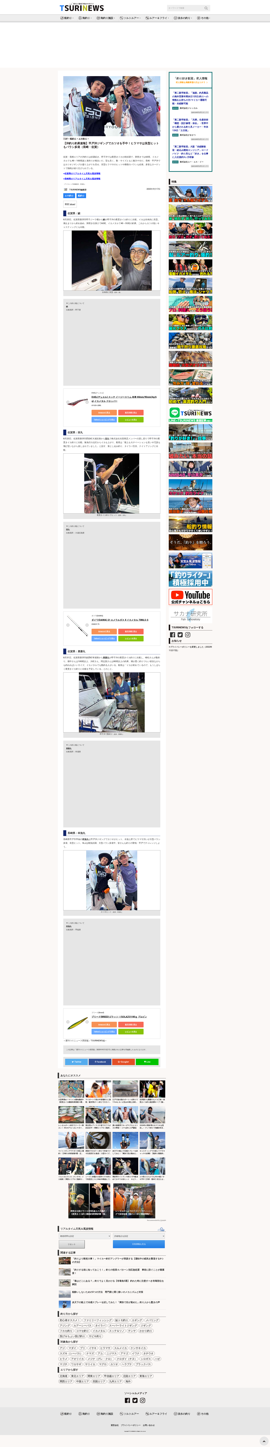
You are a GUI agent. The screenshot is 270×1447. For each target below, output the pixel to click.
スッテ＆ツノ (116, 1330)
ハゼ (157, 1358)
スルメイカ (120, 1348)
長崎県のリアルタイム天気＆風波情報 (82, 178)
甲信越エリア (111, 1376)
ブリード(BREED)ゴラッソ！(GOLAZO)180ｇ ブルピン (119, 1016)
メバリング (152, 1320)
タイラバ (100, 1325)
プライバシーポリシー (131, 1425)
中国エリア (82, 1381)
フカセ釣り (66, 1330)
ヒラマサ (105, 1348)
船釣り (81, 195)
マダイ (72, 1348)
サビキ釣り (95, 1336)
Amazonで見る (104, 413)
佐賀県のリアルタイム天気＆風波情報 (82, 173)
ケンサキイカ (138, 1348)
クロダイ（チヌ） (127, 1358)
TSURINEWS (133, 1431)
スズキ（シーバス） (71, 1353)
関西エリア (66, 1381)
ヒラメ (63, 1358)
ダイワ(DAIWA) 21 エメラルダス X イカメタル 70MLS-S (120, 620)
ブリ (82, 1348)
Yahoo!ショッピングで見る (104, 420)
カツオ (114, 1364)
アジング (65, 1325)
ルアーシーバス (82, 1325)
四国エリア (99, 1381)
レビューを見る (131, 420)
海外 (128, 1381)
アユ (100, 1353)
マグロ (103, 1364)
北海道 (63, 1376)
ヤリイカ (90, 1364)
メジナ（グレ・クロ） (100, 1358)
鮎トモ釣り (121, 1320)
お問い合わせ (149, 1425)
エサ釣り (69, 195)
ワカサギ (76, 1364)
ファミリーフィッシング (98, 1320)
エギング (137, 1320)
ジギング (146, 1325)
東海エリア (146, 1376)
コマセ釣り (82, 1330)
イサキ (92, 1348)
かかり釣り (146, 1330)
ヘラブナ (127, 1364)
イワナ (136, 1353)
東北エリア (77, 1376)
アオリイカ (77, 1358)
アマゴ (124, 1353)
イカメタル (99, 1330)
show (72, 204)
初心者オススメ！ (70, 1320)
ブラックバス (143, 1364)
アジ (62, 1348)
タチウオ (148, 1353)
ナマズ (90, 1353)
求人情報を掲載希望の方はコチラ (190, 82)
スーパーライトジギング (123, 1325)
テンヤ (132, 1330)
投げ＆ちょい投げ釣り (72, 1336)
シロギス (146, 1358)
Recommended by (153, 1220)
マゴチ (63, 1364)
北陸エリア (129, 1376)
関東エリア (94, 1376)
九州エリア (115, 1381)
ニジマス (112, 1353)
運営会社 (115, 1425)
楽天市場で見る (131, 413)
